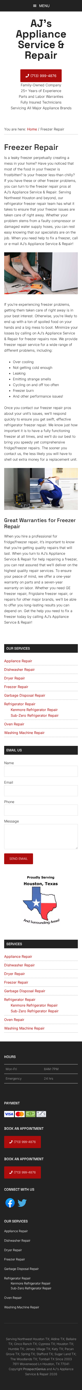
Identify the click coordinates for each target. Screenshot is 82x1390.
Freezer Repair (16, 687)
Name (9, 763)
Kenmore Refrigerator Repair (34, 709)
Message (11, 821)
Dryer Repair (14, 678)
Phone (9, 802)
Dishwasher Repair (19, 669)
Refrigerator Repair (19, 704)
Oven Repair (14, 724)
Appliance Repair (18, 661)
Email (8, 782)
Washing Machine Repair (24, 732)
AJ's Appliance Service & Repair (41, 39)
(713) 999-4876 (43, 76)
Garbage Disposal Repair (24, 695)
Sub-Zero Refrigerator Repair (35, 715)
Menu (44, 6)
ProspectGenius (34, 1369)
